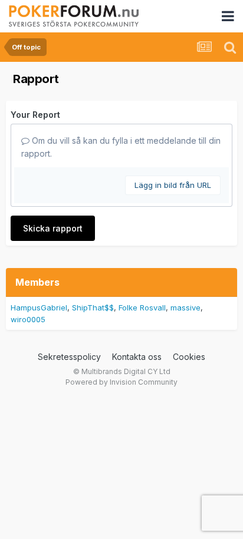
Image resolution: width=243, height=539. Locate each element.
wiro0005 (28, 319)
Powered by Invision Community (121, 382)
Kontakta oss (137, 357)
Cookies (189, 357)
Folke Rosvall (142, 307)
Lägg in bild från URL (172, 185)
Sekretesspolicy (69, 357)
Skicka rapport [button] (53, 228)
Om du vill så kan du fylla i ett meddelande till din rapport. (121, 146)
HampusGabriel (39, 307)
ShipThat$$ (93, 307)
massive (185, 307)
